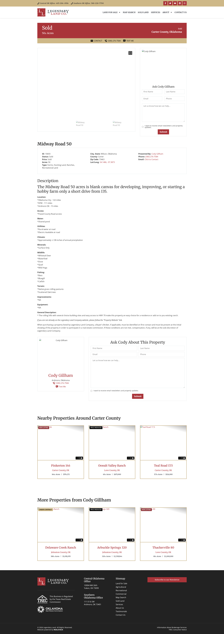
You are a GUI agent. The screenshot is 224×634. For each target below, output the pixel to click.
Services (155, 12)
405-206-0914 (62, 3)
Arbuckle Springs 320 (112, 547)
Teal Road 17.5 (163, 465)
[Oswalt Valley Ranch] (112, 443)
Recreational (121, 590)
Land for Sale (110, 12)
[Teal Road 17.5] (163, 443)
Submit (163, 132)
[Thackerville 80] (163, 525)
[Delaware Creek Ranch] (61, 525)
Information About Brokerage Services (172, 627)
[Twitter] (170, 3)
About (166, 12)
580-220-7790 (97, 3)
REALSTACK (58, 630)
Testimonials (121, 611)
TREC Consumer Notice (178, 630)
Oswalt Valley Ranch (112, 465)
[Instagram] (184, 3)
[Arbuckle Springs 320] (112, 525)
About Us (120, 608)
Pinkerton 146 (60, 465)
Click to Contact (151, 159)
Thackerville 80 (163, 547)
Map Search (129, 12)
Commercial (121, 594)
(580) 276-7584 (151, 156)
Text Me (62, 386)
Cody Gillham (157, 154)
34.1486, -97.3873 (107, 162)
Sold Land (143, 12)
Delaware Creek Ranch (60, 547)
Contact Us (181, 12)
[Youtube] (175, 3)
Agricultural (121, 587)
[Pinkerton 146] (61, 443)
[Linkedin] (180, 3)
